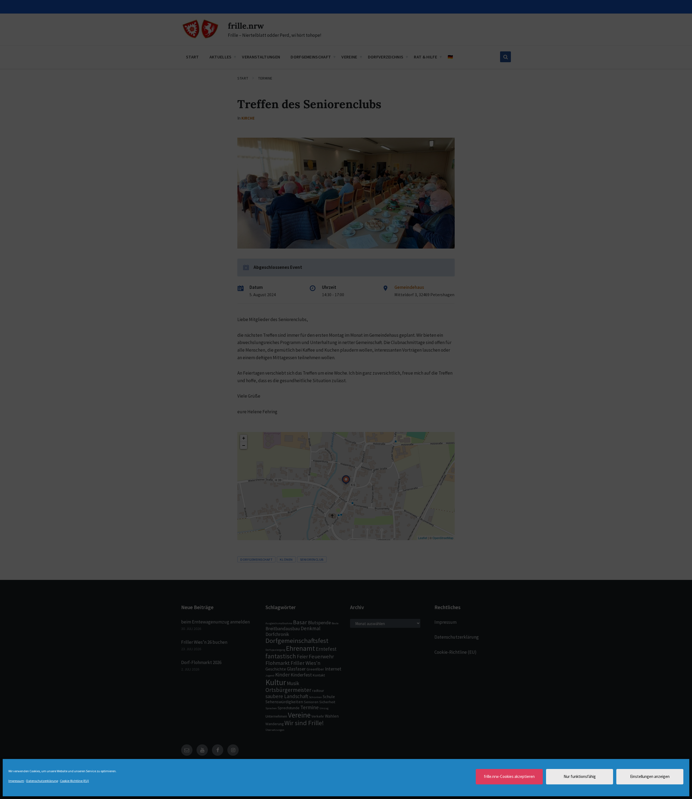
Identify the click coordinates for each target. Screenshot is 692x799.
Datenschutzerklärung (42, 781)
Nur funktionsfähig (580, 776)
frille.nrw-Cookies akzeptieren (509, 776)
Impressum (16, 781)
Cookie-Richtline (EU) (74, 781)
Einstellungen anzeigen (650, 776)
